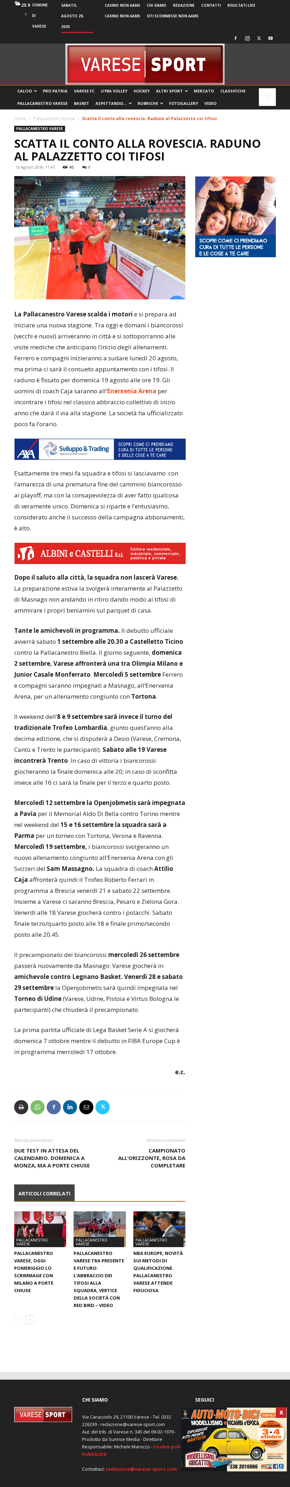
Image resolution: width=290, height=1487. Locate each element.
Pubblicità (94, 1454)
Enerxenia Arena (131, 391)
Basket (81, 103)
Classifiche (232, 91)
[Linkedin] (70, 1107)
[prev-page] (18, 1319)
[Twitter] (259, 38)
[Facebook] (235, 38)
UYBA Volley (114, 91)
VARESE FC (84, 91)
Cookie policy (169, 1446)
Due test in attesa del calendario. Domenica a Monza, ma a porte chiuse (52, 1158)
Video (210, 103)
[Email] (86, 1107)
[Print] (21, 1107)
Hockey (142, 91)
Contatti (211, 5)
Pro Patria (55, 91)
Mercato (204, 91)
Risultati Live (241, 5)
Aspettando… (111, 103)
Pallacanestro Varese (42, 103)
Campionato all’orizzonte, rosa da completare (151, 1158)
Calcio (24, 91)
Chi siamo (156, 5)
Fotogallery (183, 103)
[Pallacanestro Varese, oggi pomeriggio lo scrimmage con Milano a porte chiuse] (40, 1229)
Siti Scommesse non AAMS (172, 15)
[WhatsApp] (37, 1107)
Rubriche (148, 103)
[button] (267, 97)
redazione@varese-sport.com (141, 1469)
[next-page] (29, 1319)
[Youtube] (270, 38)
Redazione (184, 5)
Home (20, 119)
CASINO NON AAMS (122, 5)
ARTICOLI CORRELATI (44, 1193)
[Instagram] (247, 38)
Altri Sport (169, 91)
